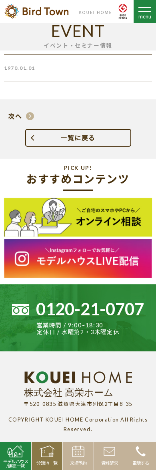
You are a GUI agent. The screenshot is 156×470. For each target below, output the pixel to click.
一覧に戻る (78, 137)
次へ (15, 116)
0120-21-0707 (90, 309)
